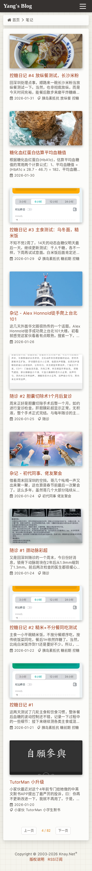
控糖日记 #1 (21, 705)
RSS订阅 (55, 859)
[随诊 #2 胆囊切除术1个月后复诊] (46, 372)
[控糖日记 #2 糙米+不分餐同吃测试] (46, 603)
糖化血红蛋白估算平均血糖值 (38, 152)
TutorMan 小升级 (27, 782)
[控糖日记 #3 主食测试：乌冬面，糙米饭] (46, 205)
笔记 (29, 20)
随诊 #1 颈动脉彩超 (29, 550)
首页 (15, 20)
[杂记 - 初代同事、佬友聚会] (46, 449)
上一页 (29, 830)
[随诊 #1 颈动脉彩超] (46, 526)
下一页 (63, 830)
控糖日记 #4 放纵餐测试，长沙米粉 (44, 75)
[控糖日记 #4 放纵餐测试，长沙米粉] (46, 51)
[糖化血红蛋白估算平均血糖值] (46, 128)
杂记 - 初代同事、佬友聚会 (36, 473)
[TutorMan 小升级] (46, 757)
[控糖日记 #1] (46, 680)
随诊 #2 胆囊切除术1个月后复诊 (41, 396)
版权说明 (37, 859)
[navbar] (83, 6)
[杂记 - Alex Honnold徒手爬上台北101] (46, 289)
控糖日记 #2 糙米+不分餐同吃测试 (43, 627)
